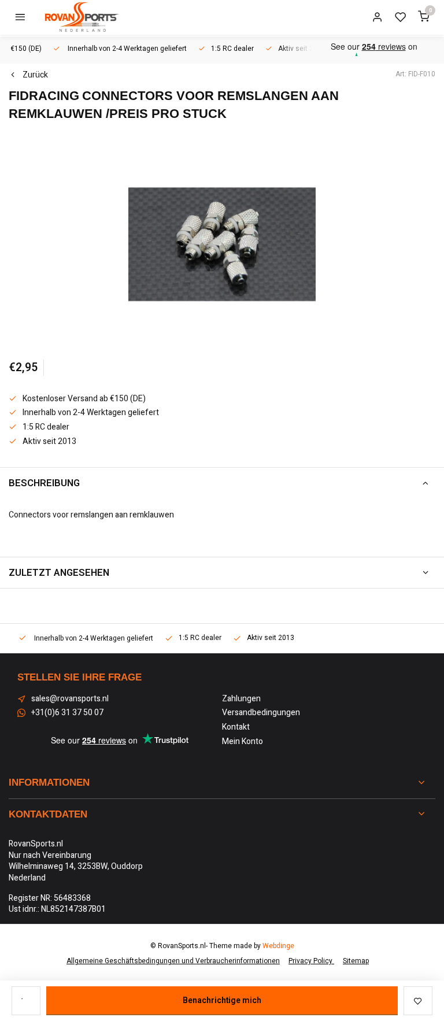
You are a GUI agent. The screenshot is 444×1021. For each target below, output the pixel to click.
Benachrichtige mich (222, 1000)
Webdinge (278, 946)
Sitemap (356, 961)
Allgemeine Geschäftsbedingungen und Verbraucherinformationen (173, 961)
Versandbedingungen (261, 713)
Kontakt (236, 727)
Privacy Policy (311, 961)
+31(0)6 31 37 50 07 (67, 713)
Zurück (35, 75)
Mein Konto (242, 742)
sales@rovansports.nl (70, 699)
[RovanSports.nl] (80, 17)
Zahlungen (241, 699)
